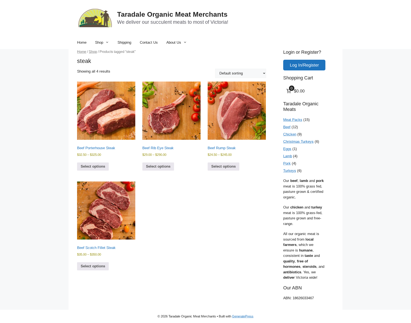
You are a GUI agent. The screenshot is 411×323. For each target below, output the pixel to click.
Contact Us (149, 42)
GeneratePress (242, 316)
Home (81, 42)
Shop (99, 42)
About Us (173, 42)
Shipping (124, 42)
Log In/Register (304, 65)
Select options (93, 166)
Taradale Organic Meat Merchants (172, 14)
